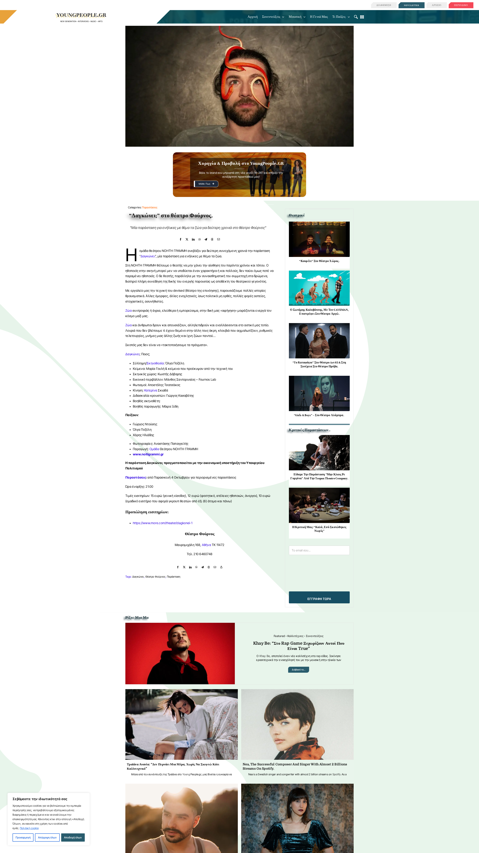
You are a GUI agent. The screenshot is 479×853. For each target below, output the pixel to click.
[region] (48, 819)
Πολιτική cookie (29, 828)
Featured (279, 636)
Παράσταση (174, 576)
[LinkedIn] (193, 239)
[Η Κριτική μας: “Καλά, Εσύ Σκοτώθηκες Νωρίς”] (319, 490)
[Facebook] (180, 239)
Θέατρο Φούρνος (155, 576)
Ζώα (128, 310)
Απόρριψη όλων (47, 837)
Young (186, 774)
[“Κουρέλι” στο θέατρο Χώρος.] (319, 224)
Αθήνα (206, 545)
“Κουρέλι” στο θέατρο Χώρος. (319, 261)
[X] (187, 239)
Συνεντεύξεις (315, 636)
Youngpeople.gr (81, 15)
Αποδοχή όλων (73, 837)
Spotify (336, 774)
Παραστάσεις (149, 207)
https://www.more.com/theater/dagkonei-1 (162, 523)
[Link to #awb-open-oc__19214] (356, 17)
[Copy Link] (221, 567)
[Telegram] (206, 239)
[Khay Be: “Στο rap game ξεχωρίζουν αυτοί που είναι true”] (180, 626)
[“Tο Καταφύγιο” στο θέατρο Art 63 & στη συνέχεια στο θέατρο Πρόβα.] (319, 326)
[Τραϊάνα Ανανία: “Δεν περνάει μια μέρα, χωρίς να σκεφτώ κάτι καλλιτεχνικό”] (181, 692)
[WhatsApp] (200, 239)
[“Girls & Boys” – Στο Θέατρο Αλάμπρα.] (319, 379)
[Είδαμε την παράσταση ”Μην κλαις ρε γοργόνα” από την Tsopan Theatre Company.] (319, 438)
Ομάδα (154, 449)
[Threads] (212, 239)
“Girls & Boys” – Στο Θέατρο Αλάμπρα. (319, 415)
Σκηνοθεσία (155, 363)
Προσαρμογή (23, 837)
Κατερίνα (150, 390)
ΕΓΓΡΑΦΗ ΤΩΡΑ (319, 599)
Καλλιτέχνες (295, 636)
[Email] (218, 239)
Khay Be (265, 656)
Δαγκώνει (148, 256)
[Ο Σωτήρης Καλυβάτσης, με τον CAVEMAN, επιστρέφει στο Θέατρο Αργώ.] (319, 273)
